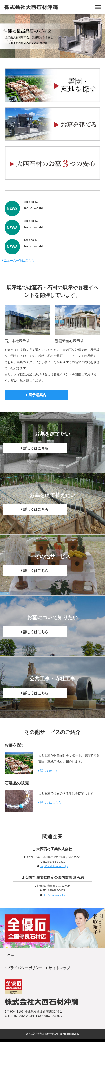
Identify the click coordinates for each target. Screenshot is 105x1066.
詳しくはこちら (35, 448)
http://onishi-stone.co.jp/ (54, 866)
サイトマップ (59, 968)
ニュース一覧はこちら (18, 260)
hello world (33, 208)
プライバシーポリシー (24, 968)
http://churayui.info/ (54, 895)
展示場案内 (37, 395)
